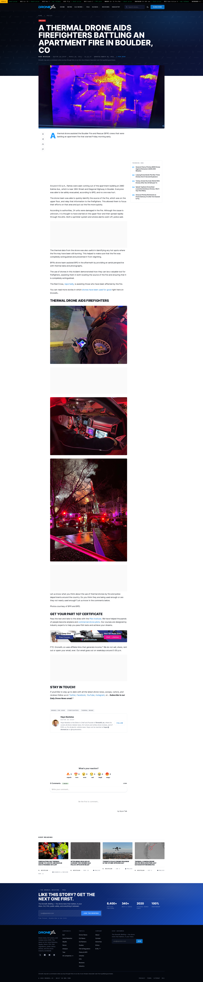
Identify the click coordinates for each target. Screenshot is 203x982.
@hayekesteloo (76, 729)
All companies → (67, 956)
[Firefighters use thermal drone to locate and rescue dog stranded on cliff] (53, 850)
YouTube (91, 695)
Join (139, 941)
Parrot (64, 945)
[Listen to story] (43, 144)
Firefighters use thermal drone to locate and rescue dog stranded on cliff (50, 863)
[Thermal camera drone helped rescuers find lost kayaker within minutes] (150, 850)
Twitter (72, 695)
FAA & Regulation (84, 949)
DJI (63, 935)
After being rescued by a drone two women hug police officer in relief (81, 863)
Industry (116, 7)
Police (49, 15)
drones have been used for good (96, 290)
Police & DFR (83, 952)
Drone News (83, 935)
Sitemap (157, 978)
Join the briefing (91, 913)
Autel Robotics (67, 938)
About (97, 935)
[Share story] (43, 139)
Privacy (142, 978)
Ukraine (81, 956)
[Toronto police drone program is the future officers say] (117, 850)
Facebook (81, 695)
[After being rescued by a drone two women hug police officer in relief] (85, 850)
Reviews (105, 7)
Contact (98, 938)
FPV (80, 959)
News (69, 7)
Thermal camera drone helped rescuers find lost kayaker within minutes (145, 863)
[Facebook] (45, 955)
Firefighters (73, 710)
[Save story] (43, 134)
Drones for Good (58, 710)
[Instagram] (54, 955)
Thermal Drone (87, 710)
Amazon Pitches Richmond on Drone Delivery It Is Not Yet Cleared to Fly (148, 196)
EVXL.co (63, 727)
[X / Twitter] (40, 955)
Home (62, 7)
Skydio (64, 942)
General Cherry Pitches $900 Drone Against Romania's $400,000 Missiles (148, 169)
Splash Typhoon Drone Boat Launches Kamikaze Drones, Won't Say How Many (147, 189)
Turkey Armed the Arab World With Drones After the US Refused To (148, 182)
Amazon (65, 949)
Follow (120, 723)
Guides (95, 7)
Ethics (97, 945)
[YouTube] (49, 955)
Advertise (98, 942)
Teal (63, 952)
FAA (88, 7)
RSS (163, 978)
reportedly (69, 284)
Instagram (100, 695)
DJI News (78, 7)
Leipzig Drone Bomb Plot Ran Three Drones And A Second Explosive (148, 176)
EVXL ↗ (97, 949)
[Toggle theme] (148, 7)
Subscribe (157, 7)
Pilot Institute (95, 619)
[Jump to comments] (43, 149)
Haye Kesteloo (67, 717)
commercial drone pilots (89, 622)
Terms (149, 978)
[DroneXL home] (47, 7)
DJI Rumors (82, 942)
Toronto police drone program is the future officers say (116, 862)
